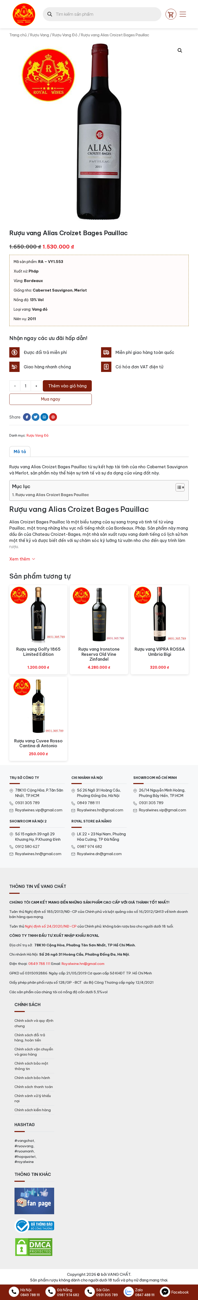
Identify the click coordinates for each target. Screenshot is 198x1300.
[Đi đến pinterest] (53, 417)
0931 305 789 (27, 803)
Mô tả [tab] (20, 451)
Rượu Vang (39, 34)
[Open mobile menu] (182, 14)
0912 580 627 (27, 846)
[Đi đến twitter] (35, 417)
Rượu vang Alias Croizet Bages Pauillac (52, 494)
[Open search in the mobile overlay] (102, 14)
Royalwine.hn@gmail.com (83, 963)
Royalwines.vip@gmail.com (38, 810)
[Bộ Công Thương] (34, 1225)
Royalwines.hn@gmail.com (100, 810)
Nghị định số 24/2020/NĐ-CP (51, 926)
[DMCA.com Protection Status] (33, 1247)
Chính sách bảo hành (32, 1077)
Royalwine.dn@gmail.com (99, 854)
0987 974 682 (89, 846)
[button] (180, 50)
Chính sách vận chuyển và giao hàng (33, 1052)
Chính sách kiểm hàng (32, 1110)
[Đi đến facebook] (27, 417)
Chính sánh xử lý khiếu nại (32, 1098)
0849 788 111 (88, 803)
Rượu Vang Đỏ (65, 34)
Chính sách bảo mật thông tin (31, 1066)
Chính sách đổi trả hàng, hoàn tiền (29, 1037)
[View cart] (171, 14)
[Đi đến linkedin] (44, 417)
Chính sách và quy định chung (33, 1023)
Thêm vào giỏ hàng (67, 385)
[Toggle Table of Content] (177, 487)
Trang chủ (18, 34)
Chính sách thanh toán (33, 1086)
